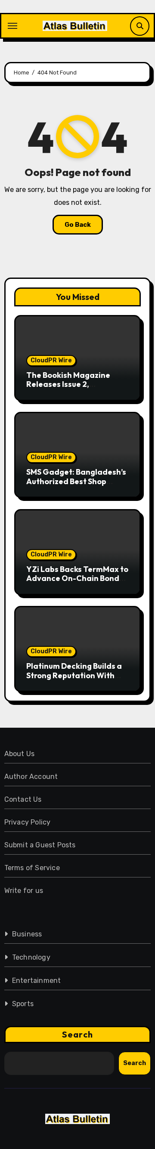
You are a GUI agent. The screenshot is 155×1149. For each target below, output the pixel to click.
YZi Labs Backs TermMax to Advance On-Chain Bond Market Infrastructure (77, 578)
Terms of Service (32, 868)
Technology (31, 957)
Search (77, 1034)
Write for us (23, 890)
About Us (19, 754)
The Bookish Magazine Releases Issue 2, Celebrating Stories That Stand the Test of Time (73, 389)
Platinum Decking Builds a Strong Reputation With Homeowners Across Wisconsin (74, 680)
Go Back (78, 225)
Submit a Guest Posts (40, 845)
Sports (23, 1004)
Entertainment (36, 980)
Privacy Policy (27, 822)
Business (27, 934)
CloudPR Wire (51, 360)
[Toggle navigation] (12, 26)
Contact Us (23, 799)
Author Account (31, 776)
